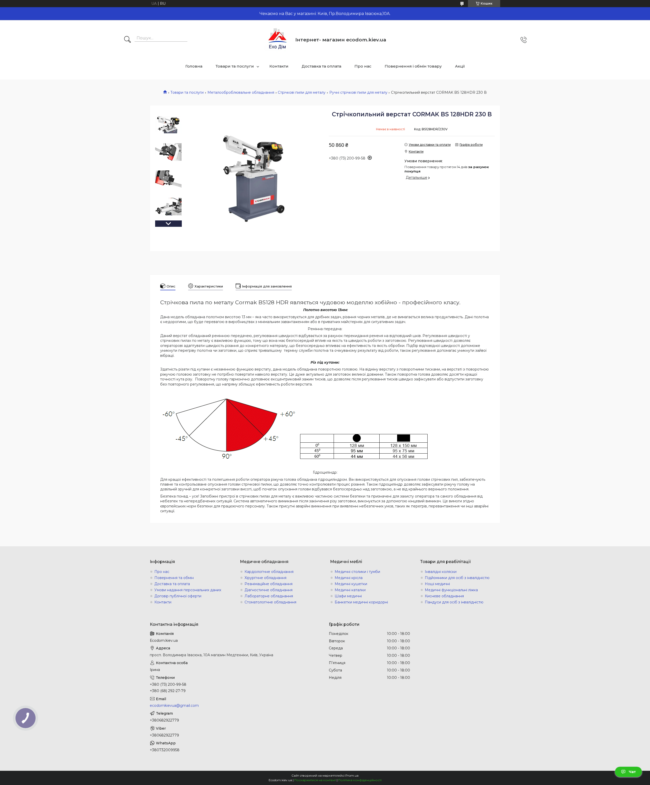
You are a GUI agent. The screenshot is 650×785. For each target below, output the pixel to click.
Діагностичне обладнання (268, 590)
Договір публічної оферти (177, 596)
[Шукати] (127, 40)
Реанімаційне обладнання (268, 584)
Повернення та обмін (174, 577)
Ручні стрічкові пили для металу (358, 92)
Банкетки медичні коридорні (361, 602)
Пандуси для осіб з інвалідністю (454, 602)
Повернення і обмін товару (413, 66)
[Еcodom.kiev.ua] (277, 39)
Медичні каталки (350, 590)
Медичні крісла (349, 577)
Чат (632, 772)
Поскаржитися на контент (315, 780)
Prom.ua (352, 775)
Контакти (278, 66)
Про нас (362, 66)
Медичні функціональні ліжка (451, 590)
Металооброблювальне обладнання (240, 92)
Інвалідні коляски (441, 571)
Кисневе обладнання (444, 596)
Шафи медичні (348, 596)
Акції (460, 66)
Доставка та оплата (321, 66)
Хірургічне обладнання (265, 577)
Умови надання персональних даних (187, 590)
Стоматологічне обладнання (270, 602)
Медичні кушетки (351, 584)
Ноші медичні (437, 584)
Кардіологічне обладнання (269, 571)
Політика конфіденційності (360, 780)
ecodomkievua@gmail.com (174, 705)
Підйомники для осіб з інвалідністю (457, 577)
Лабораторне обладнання (269, 596)
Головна (193, 66)
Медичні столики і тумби (357, 571)
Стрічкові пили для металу (302, 92)
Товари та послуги (235, 66)
